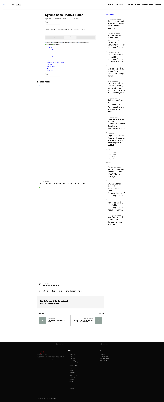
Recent (112, 14)
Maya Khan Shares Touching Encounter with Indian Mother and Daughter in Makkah (116, 140)
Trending (72, 377)
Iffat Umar (49, 64)
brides (48, 52)
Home (103, 354)
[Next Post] (98, 320)
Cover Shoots (75, 356)
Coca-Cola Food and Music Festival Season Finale (60, 291)
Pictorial (72, 354)
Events (64, 19)
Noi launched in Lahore (49, 285)
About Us (72, 388)
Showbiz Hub (111, 19)
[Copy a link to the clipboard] (59, 23)
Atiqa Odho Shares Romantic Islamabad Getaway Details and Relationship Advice (116, 124)
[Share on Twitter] (53, 23)
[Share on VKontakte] (57, 23)
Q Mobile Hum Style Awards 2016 (56, 321)
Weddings (74, 361)
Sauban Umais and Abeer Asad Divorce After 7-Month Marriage (116, 25)
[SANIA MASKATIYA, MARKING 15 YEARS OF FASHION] (70, 132)
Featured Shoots (75, 363)
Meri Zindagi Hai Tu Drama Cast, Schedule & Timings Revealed (116, 72)
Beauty (73, 370)
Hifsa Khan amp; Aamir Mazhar (55, 62)
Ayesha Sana (50, 47)
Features (72, 379)
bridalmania (50, 49)
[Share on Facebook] (51, 23)
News (71, 381)
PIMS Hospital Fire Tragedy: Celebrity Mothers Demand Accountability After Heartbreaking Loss (116, 88)
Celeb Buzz (74, 384)
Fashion (73, 368)
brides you (49, 54)
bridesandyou (50, 56)
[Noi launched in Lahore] (70, 234)
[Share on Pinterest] (55, 23)
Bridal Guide (73, 365)
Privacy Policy (105, 358)
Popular (108, 14)
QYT (48, 68)
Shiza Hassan (50, 70)
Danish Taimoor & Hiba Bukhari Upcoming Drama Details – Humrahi (115, 58)
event (48, 60)
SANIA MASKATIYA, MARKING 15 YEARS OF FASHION (62, 183)
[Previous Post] (42, 320)
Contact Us (104, 356)
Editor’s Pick (73, 375)
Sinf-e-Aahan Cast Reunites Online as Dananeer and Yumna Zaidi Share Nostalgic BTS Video (116, 106)
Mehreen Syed (51, 66)
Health (73, 372)
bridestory (49, 58)
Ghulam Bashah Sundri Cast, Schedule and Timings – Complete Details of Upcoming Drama (116, 41)
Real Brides (74, 359)
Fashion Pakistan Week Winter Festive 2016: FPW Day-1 (83, 321)
